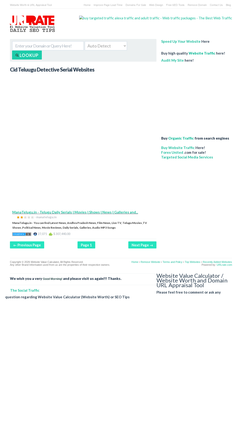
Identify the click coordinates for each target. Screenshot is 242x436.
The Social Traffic (24, 290)
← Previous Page (27, 245)
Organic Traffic (181, 138)
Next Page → (142, 245)
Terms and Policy (172, 262)
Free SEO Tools (175, 5)
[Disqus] (118, 371)
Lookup (29, 55)
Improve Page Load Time (108, 5)
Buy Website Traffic (178, 147)
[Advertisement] (83, 177)
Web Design (156, 5)
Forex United (172, 152)
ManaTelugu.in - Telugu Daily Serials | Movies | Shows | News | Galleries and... (75, 212)
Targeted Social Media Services (187, 157)
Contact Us (216, 5)
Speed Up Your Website (181, 41)
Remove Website (150, 262)
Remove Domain (197, 5)
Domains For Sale (135, 5)
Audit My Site (172, 60)
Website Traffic (202, 53)
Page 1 (86, 245)
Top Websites (192, 262)
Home (87, 5)
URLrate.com (224, 264)
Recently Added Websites (217, 262)
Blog (228, 5)
